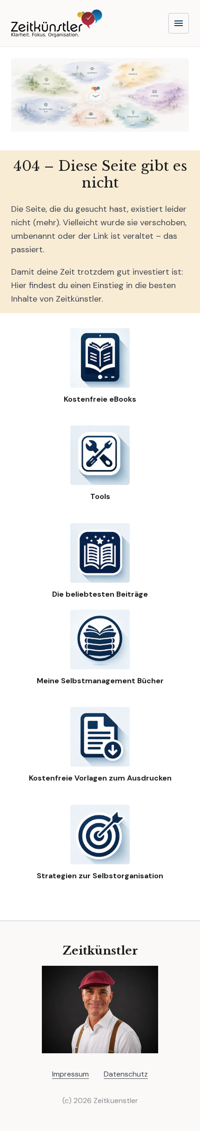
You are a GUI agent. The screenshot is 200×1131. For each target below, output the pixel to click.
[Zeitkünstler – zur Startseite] (56, 23)
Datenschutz (126, 1074)
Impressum (70, 1074)
